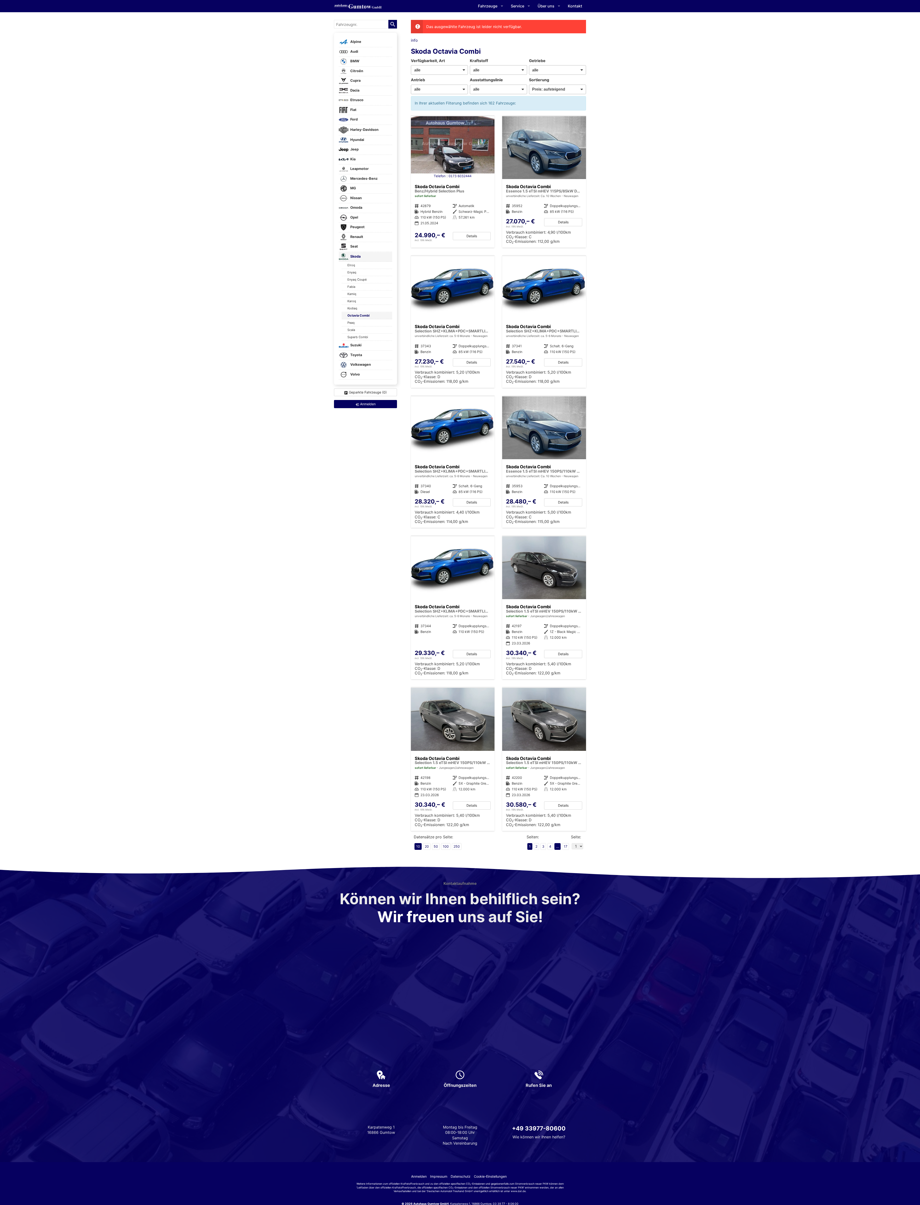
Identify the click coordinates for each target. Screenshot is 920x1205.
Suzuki (356, 345)
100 (446, 846)
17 (565, 846)
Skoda (355, 256)
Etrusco (356, 100)
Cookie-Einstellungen (490, 1176)
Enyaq (351, 272)
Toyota (356, 355)
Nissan (356, 198)
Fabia (351, 287)
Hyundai (357, 140)
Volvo (355, 374)
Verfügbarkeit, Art (428, 60)
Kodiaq (352, 308)
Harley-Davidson (364, 129)
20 (427, 846)
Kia (353, 159)
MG (353, 188)
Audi (354, 51)
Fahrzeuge (487, 6)
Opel (354, 217)
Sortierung (539, 79)
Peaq (351, 322)
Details (471, 236)
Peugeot (357, 227)
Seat (354, 246)
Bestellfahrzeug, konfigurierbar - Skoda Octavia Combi (544, 182)
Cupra (355, 81)
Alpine (355, 42)
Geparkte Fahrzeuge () (368, 392)
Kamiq (351, 294)
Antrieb (418, 79)
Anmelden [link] (368, 404)
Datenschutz (461, 1176)
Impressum (438, 1176)
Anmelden (419, 1176)
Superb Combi (357, 337)
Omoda (356, 208)
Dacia (354, 90)
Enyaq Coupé (357, 279)
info (414, 40)
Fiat (353, 110)
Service (517, 6)
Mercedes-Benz (364, 178)
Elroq (351, 265)
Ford (354, 119)
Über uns (546, 6)
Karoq (351, 301)
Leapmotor (359, 169)
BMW (354, 61)
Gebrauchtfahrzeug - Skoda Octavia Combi (453, 182)
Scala (351, 330)
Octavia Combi (358, 315)
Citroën (356, 71)
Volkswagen (360, 365)
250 (457, 846)
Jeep (354, 149)
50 (436, 846)
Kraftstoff (479, 60)
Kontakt (575, 6)
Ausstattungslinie (486, 79)
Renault (356, 237)
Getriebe (537, 60)
